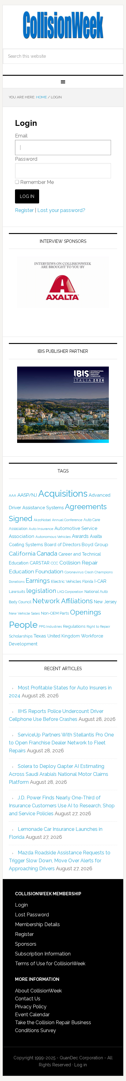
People (23, 624)
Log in (80, 1064)
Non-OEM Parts (55, 613)
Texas (40, 636)
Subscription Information (43, 954)
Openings (85, 612)
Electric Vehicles (66, 581)
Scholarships (20, 636)
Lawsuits (17, 591)
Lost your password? (61, 210)
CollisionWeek (63, 25)
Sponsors (25, 944)
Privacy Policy (30, 1007)
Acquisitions (62, 493)
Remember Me (36, 182)
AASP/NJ (27, 495)
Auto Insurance (41, 529)
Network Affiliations (62, 601)
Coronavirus (74, 572)
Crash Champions (99, 572)
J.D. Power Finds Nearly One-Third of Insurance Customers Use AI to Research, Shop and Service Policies (62, 805)
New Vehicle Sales (24, 613)
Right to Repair (98, 627)
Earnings (38, 580)
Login (21, 905)
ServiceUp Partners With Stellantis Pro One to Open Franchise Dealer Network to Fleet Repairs (61, 743)
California (22, 553)
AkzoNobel (42, 520)
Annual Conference (67, 520)
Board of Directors (62, 544)
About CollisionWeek (38, 991)
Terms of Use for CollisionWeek (50, 963)
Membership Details (37, 924)
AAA (12, 495)
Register (24, 210)
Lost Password (32, 915)
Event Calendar (32, 1014)
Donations (16, 581)
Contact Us (27, 999)
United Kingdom (63, 636)
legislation (41, 590)
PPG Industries (50, 626)
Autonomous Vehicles (53, 537)
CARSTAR (40, 562)
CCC (54, 563)
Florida (87, 581)
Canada (47, 553)
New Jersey (105, 601)
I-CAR (100, 581)
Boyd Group (95, 544)
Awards (80, 536)
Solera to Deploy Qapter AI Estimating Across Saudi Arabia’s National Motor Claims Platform (58, 774)
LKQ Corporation (70, 592)
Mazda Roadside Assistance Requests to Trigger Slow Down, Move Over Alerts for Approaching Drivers (59, 860)
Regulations (74, 626)
